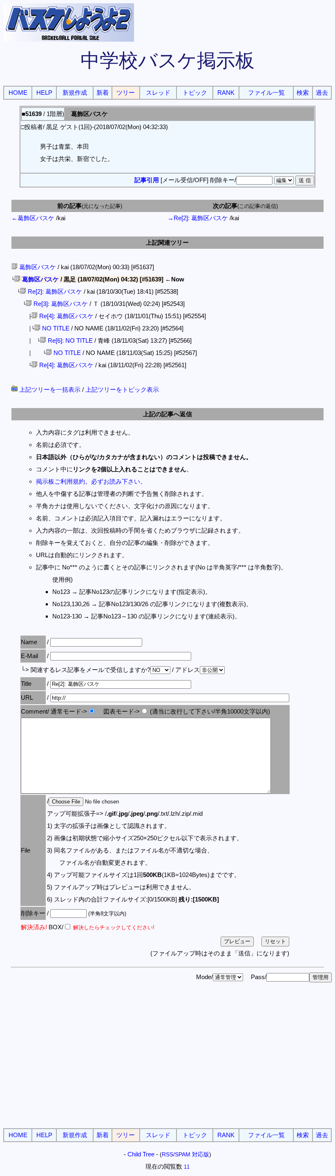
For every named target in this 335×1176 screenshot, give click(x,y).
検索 (303, 92)
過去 (322, 92)
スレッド (158, 92)
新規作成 (75, 92)
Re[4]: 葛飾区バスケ (66, 315)
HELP (44, 92)
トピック (195, 92)
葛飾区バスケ (37, 266)
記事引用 (146, 179)
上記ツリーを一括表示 (49, 389)
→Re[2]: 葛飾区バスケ (198, 217)
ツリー (125, 92)
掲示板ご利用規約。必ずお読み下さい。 (91, 481)
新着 (102, 92)
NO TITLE (54, 328)
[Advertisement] (167, 1065)
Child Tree (140, 1154)
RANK (225, 92)
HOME (18, 92)
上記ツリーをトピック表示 (122, 389)
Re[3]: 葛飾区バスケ (60, 303)
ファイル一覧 (266, 92)
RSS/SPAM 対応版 (185, 1154)
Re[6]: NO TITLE (69, 340)
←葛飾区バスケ (32, 217)
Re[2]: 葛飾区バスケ (54, 291)
